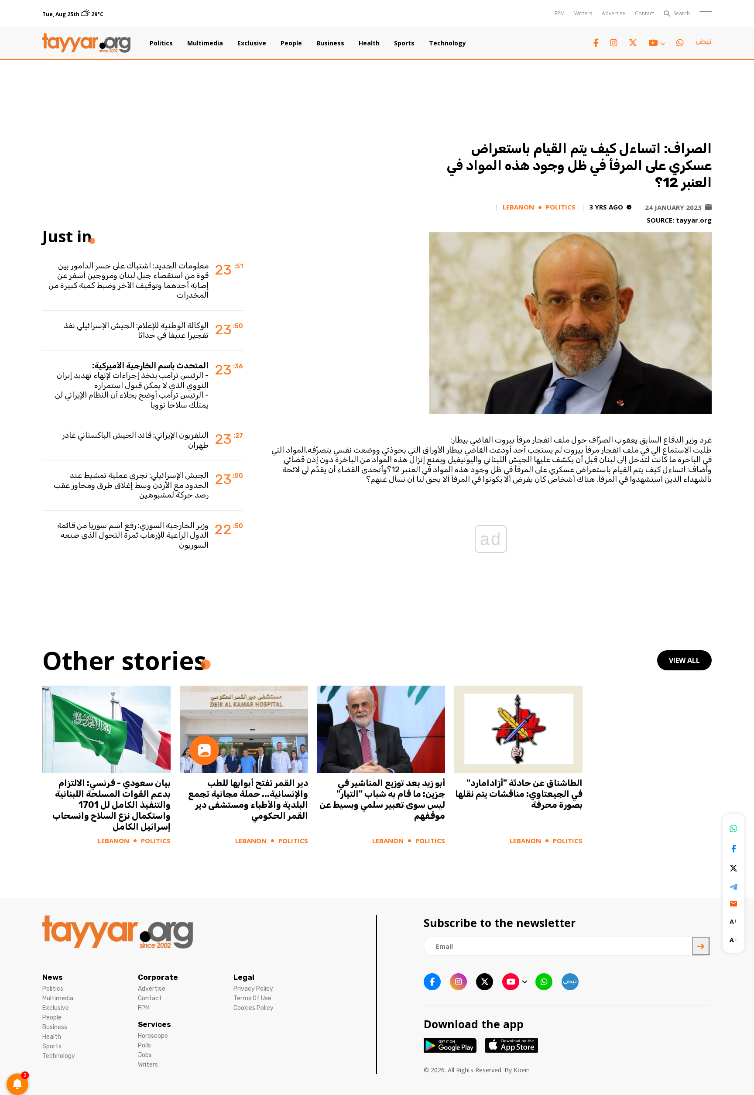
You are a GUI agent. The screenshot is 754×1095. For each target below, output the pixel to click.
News (52, 977)
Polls (144, 1045)
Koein (522, 1070)
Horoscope (153, 1036)
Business (330, 43)
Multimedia (205, 43)
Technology (447, 43)
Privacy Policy (253, 988)
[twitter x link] (633, 43)
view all (684, 660)
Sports (404, 43)
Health (369, 43)
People (291, 43)
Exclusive (251, 43)
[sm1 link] (703, 43)
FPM (560, 13)
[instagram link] (613, 43)
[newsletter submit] (700, 946)
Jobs (145, 1055)
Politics (161, 43)
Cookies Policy (253, 1008)
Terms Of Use (252, 998)
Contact (644, 13)
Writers (583, 13)
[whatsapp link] (680, 43)
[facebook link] (596, 43)
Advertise (613, 13)
